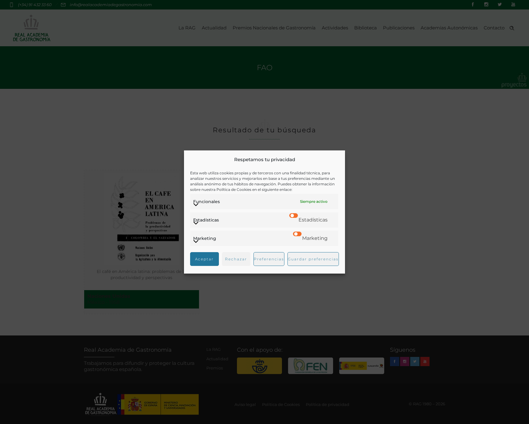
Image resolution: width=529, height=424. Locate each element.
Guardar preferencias (313, 259)
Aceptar (204, 259)
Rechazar (236, 259)
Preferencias (269, 259)
